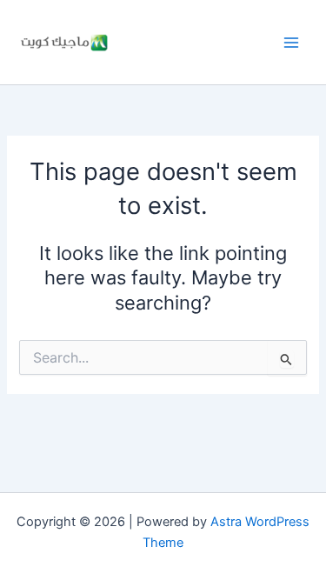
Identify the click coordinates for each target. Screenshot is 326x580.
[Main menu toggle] (291, 41)
